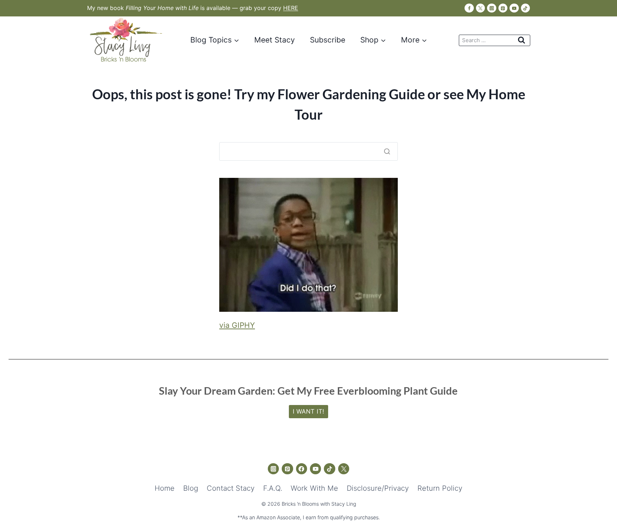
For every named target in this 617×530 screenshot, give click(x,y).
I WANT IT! (309, 411)
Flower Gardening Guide (351, 94)
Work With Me (314, 488)
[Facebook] (469, 8)
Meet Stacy (274, 39)
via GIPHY (237, 325)
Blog (190, 488)
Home (165, 488)
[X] (480, 8)
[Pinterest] (502, 8)
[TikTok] (525, 8)
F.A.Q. (272, 488)
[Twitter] (344, 469)
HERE (290, 7)
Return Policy (439, 488)
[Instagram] (491, 8)
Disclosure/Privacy (378, 488)
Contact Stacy (231, 488)
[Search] (387, 151)
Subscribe (327, 39)
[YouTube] (514, 8)
